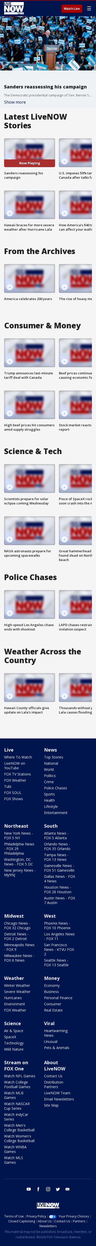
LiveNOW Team (57, 1092)
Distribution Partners (53, 1084)
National (51, 763)
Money (52, 978)
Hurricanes (13, 997)
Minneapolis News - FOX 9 (19, 947)
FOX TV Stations (17, 774)
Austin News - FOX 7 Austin (59, 900)
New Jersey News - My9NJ (20, 872)
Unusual (50, 1041)
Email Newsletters (59, 1099)
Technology (14, 1043)
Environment (14, 1003)
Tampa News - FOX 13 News (56, 857)
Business (51, 991)
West (50, 916)
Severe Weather (17, 991)
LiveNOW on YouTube (14, 765)
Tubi (7, 786)
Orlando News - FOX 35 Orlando (57, 846)
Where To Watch (18, 757)
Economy (52, 985)
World (49, 769)
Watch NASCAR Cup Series (17, 1106)
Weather (14, 978)
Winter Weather (17, 985)
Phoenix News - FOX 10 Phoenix (57, 925)
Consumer (52, 1003)
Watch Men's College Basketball (19, 1127)
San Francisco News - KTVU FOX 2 (59, 949)
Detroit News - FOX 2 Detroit (16, 936)
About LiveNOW (54, 1065)
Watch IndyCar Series (16, 1117)
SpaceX (10, 1036)
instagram (48, 1189)
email (67, 1189)
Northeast (16, 826)
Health (49, 800)
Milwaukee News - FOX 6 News (19, 958)
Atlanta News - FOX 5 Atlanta (56, 835)
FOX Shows (13, 798)
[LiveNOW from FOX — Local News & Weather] (14, 8)
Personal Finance (58, 997)
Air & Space (13, 1030)
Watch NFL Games (19, 1075)
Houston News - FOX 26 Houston (57, 889)
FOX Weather (15, 780)
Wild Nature (14, 1049)
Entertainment (56, 812)
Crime (49, 781)
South (51, 826)
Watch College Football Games (17, 1084)
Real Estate (53, 1010)
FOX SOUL (13, 792)
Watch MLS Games (13, 1160)
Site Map (51, 1105)
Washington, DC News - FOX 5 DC (18, 861)
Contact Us (53, 1075)
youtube (29, 1189)
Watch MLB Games (14, 1095)
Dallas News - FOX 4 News (59, 878)
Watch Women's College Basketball (19, 1138)
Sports (49, 794)
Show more (15, 102)
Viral (49, 1023)
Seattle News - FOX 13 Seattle (56, 962)
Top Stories (53, 757)
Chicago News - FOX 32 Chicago (17, 925)
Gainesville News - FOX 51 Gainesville (59, 868)
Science (12, 1023)
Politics (50, 775)
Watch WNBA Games (15, 1149)
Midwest (14, 916)
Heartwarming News (56, 1033)
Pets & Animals (56, 1047)
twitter (58, 1189)
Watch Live (72, 9)
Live (9, 750)
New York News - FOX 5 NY (18, 835)
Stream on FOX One (16, 1065)
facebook (38, 1189)
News (50, 750)
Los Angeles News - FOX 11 (59, 936)
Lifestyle (51, 806)
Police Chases (55, 787)
